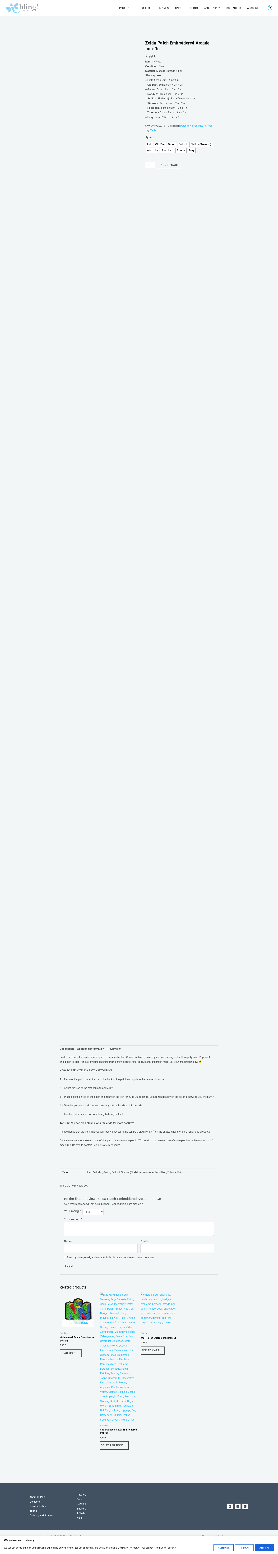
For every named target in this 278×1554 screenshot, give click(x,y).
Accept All (264, 1547)
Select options (112, 1445)
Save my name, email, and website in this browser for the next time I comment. (111, 1257)
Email (144, 1241)
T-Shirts (192, 8)
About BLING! (37, 1497)
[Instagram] (238, 1506)
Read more (68, 1353)
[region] (139, 1545)
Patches (184, 125)
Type (149, 137)
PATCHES (124, 8)
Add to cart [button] (150, 1350)
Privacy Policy (38, 1506)
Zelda (153, 130)
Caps (178, 8)
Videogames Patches (201, 125)
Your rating (72, 1211)
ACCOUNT (252, 8)
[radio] (149, 144)
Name (68, 1241)
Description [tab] (67, 1048)
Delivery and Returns (41, 1515)
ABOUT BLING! (212, 8)
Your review (73, 1219)
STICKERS (144, 8)
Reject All (244, 1547)
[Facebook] (230, 1506)
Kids (79, 1517)
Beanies (164, 8)
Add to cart (170, 165)
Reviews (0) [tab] (114, 1048)
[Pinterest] (245, 1506)
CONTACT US (233, 8)
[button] (112, 8)
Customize (223, 1547)
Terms (33, 1510)
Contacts (35, 1501)
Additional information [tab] (90, 1048)
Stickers (81, 1508)
